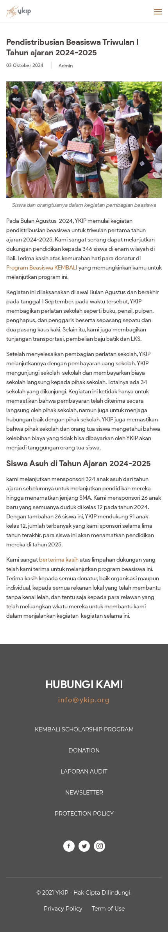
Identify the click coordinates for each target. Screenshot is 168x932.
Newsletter (84, 792)
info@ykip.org (84, 700)
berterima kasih (59, 559)
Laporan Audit (84, 771)
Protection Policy (84, 813)
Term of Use (108, 908)
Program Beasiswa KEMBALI (41, 267)
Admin (66, 65)
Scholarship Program (84, 729)
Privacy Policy (63, 908)
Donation (84, 750)
